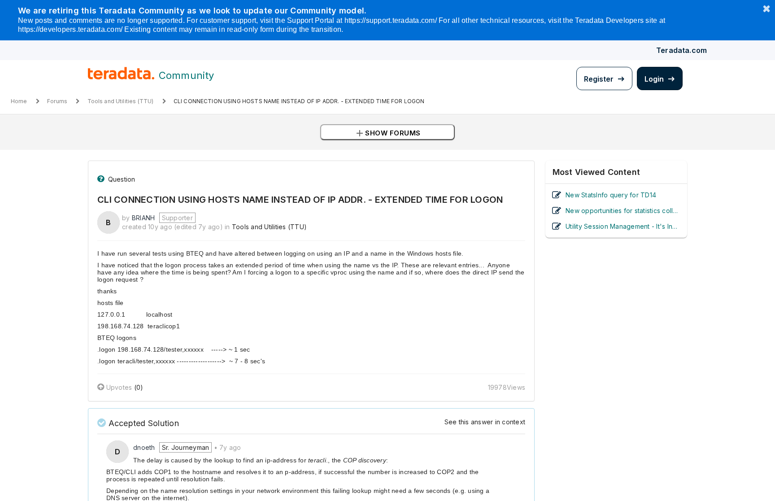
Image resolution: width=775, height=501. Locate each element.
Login (655, 78)
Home (19, 101)
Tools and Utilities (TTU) (120, 101)
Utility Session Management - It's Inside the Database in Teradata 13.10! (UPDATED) (623, 226)
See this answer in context (485, 422)
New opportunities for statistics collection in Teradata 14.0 (623, 210)
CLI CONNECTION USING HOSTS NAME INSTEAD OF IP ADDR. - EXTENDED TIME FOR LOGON (299, 101)
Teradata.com (681, 50)
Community (186, 75)
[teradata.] (121, 77)
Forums (57, 101)
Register (599, 78)
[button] (387, 132)
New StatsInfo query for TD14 (611, 195)
